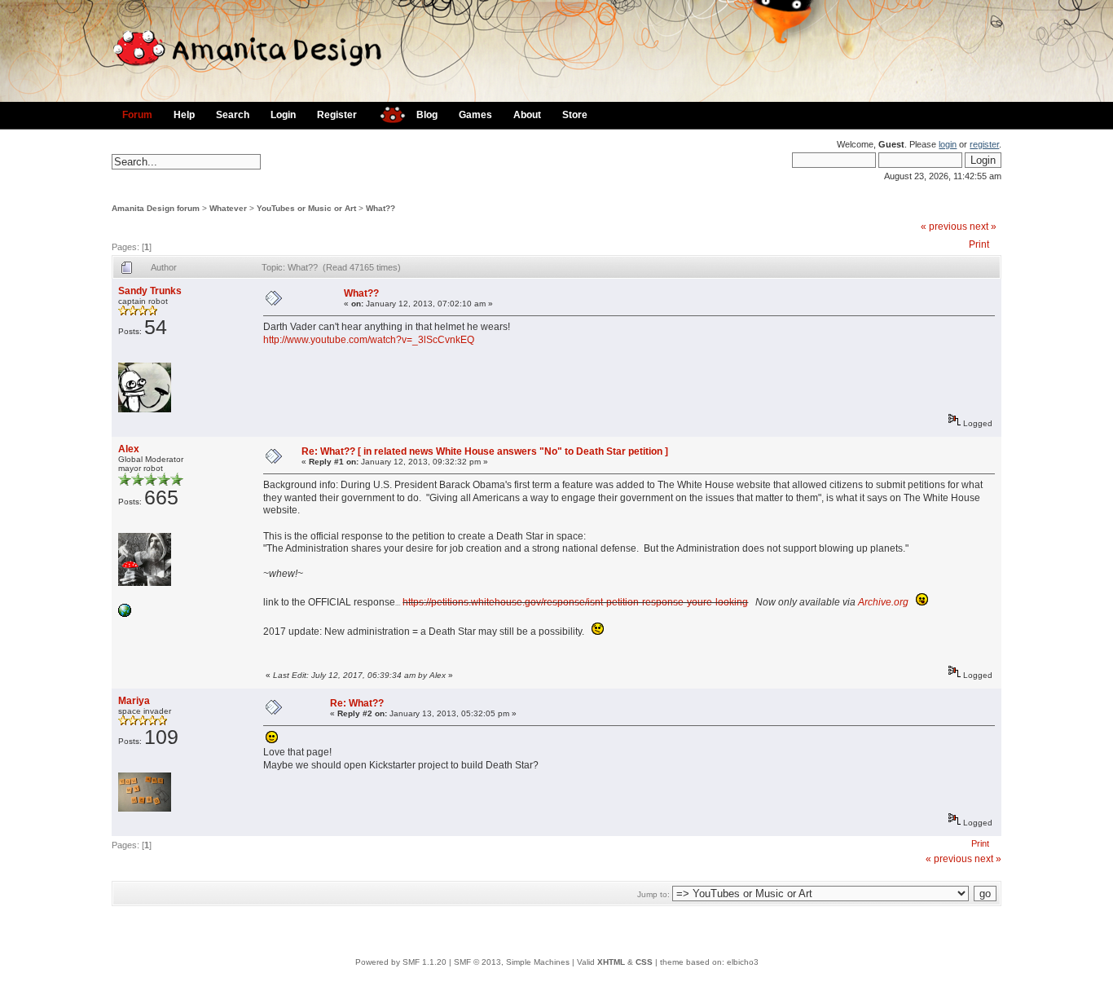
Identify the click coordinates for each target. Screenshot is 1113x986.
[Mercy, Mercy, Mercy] (124, 614)
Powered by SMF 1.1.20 (401, 961)
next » (983, 226)
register (984, 144)
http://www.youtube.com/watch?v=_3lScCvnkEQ (368, 340)
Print (979, 244)
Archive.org (883, 602)
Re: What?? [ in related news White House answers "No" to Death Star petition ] (484, 451)
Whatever (228, 208)
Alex (128, 449)
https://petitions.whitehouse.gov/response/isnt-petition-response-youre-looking (575, 602)
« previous (944, 226)
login (948, 144)
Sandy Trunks (150, 291)
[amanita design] (386, 113)
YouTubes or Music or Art (306, 208)
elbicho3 (743, 961)
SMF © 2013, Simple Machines (512, 961)
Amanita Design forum (156, 208)
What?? (380, 208)
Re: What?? (357, 703)
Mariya (134, 700)
